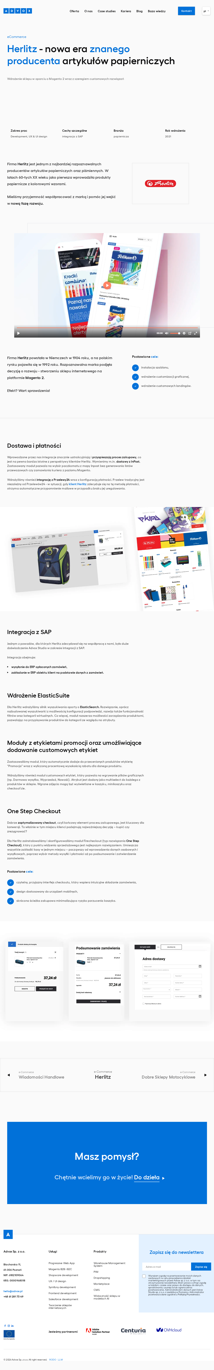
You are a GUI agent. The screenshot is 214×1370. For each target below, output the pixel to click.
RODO (52, 1359)
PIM (96, 1271)
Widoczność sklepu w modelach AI (107, 1297)
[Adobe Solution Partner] (103, 1331)
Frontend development (63, 1293)
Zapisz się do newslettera (177, 1252)
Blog (139, 10)
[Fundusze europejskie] (9, 1334)
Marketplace (102, 1283)
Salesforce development (63, 1299)
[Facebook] (5, 1325)
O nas (88, 10)
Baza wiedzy (157, 10)
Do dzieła (146, 1176)
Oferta (74, 10)
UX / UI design (57, 1281)
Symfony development (62, 1287)
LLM (60, 1359)
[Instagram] (8, 1325)
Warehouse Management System (109, 1264)
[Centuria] (138, 1331)
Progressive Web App (62, 1263)
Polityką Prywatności (189, 1294)
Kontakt (186, 10)
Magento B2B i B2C (60, 1269)
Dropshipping (102, 1277)
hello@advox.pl (13, 1291)
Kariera (126, 10)
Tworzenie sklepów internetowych (60, 1306)
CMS (97, 1289)
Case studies (107, 10)
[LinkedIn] (12, 1325)
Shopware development (63, 1275)
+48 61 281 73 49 (13, 1296)
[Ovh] (174, 1330)
